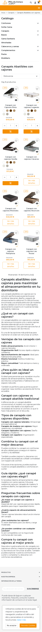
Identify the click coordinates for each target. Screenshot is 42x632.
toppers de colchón (13, 461)
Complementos (8, 50)
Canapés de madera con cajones (16, 426)
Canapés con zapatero (11, 435)
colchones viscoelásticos (11, 557)
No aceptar (11, 625)
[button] (31, 2)
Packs (4, 54)
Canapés (5, 31)
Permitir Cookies (28, 625)
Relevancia (21, 76)
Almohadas (6, 43)
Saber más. (21, 620)
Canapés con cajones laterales (15, 422)
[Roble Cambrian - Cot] (7, 110)
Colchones (6, 23)
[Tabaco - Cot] (14, 110)
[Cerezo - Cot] (10, 110)
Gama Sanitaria (8, 39)
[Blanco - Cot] (4, 110)
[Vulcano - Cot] (7, 114)
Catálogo (7, 18)
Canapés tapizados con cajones (16, 431)
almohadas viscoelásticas (11, 459)
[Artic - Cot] (4, 114)
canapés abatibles (17, 467)
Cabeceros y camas (10, 46)
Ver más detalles (31, 181)
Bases (4, 35)
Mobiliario (5, 58)
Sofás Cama (6, 27)
